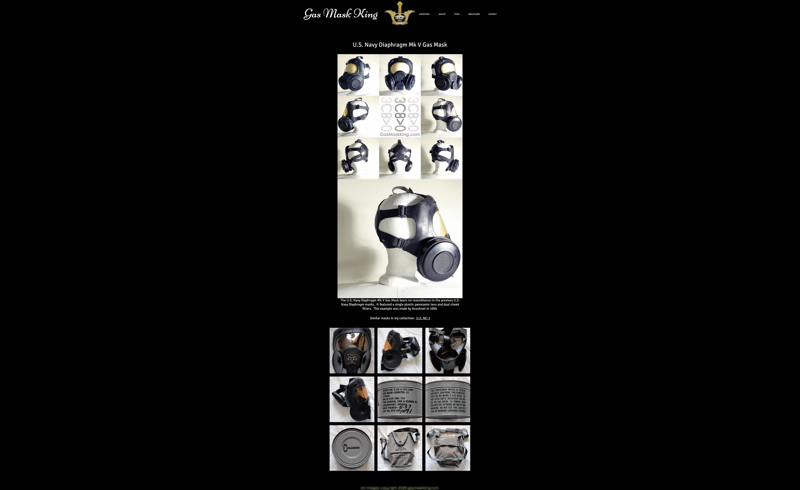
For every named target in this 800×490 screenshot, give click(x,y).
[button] (352, 350)
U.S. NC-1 (423, 318)
